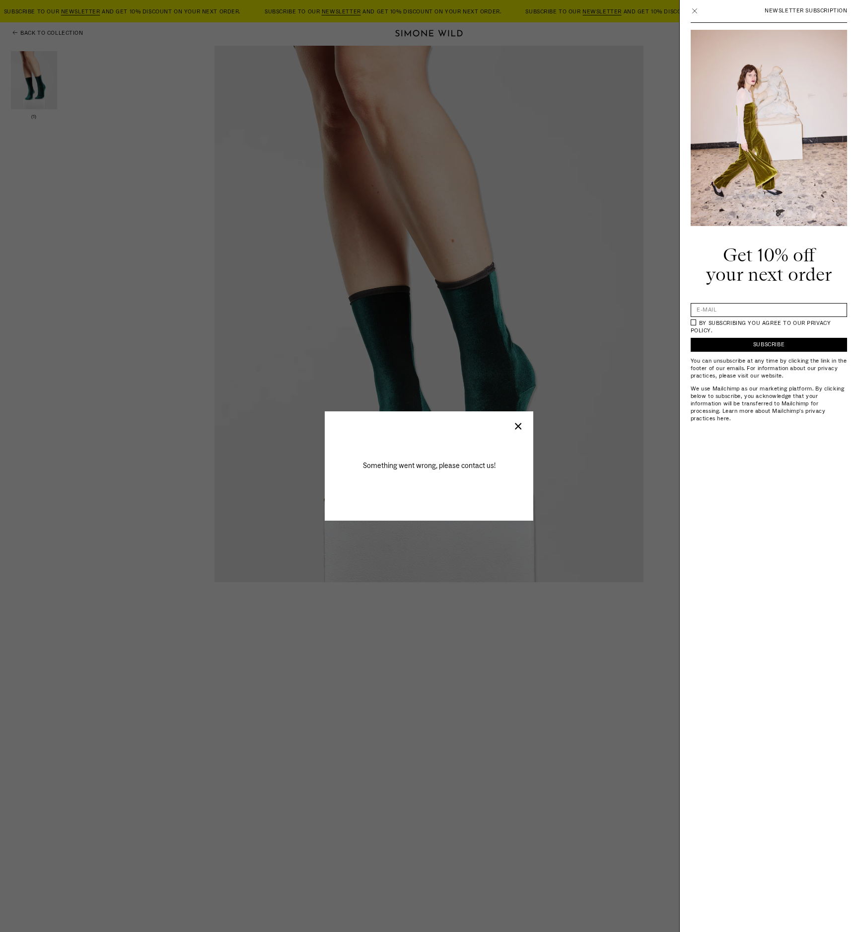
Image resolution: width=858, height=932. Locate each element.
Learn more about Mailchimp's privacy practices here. (758, 414)
